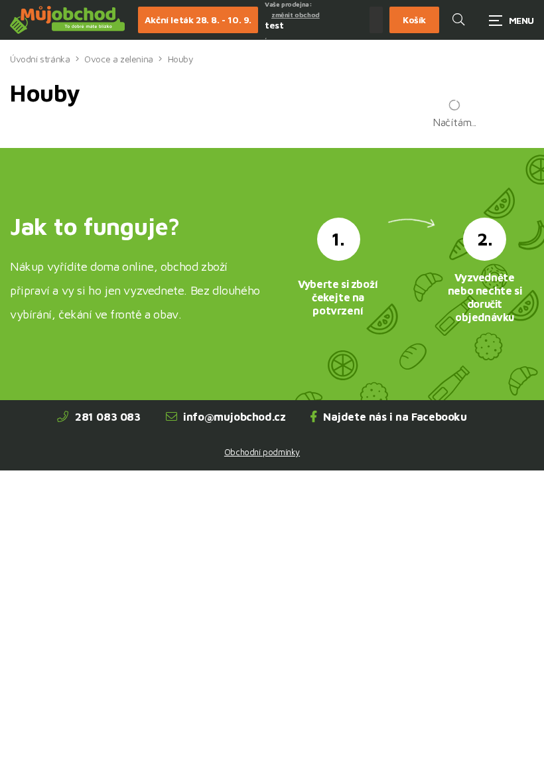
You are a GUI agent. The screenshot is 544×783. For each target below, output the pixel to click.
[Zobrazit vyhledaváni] (458, 19)
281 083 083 (108, 416)
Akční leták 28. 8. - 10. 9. (198, 19)
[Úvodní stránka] (67, 20)
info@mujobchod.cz (234, 416)
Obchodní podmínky (262, 452)
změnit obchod (295, 15)
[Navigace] (511, 20)
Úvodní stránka (40, 58)
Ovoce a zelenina (118, 58)
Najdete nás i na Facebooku (395, 416)
